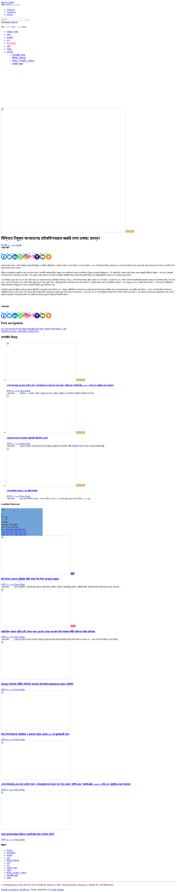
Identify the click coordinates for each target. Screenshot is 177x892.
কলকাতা (10, 37)
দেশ (8, 40)
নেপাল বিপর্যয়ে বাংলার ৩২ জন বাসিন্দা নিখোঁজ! (22, 491)
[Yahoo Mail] (37, 254)
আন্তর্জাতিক (11, 43)
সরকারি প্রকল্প (17, 63)
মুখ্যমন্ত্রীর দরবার (18, 55)
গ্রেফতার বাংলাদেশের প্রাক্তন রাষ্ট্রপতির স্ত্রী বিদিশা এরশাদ (27, 438)
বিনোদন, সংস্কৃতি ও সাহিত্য (23, 60)
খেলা (8, 46)
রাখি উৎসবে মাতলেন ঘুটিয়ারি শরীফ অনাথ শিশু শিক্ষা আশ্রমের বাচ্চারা (30, 578)
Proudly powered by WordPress (15, 889)
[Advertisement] (88, 86)
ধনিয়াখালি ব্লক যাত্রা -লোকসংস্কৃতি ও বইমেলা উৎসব (20, 331)
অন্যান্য (10, 52)
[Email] (42, 254)
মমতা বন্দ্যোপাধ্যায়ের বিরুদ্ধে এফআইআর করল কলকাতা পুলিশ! (27, 834)
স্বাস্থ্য (9, 49)
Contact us (11, 12)
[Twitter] (9, 254)
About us (11, 9)
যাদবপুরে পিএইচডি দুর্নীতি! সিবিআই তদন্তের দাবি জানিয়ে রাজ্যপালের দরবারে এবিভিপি (37, 684)
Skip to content (7, 2)
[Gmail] (31, 254)
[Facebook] (4, 254)
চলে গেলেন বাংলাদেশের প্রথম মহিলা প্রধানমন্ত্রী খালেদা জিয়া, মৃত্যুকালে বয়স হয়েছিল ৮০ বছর (33, 329)
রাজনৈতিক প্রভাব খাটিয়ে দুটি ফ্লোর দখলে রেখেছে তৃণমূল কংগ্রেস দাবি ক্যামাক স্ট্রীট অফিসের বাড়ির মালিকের (48, 631)
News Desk (25, 391)
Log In (10, 14)
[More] (48, 254)
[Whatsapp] (20, 254)
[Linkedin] (15, 254)
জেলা (9, 34)
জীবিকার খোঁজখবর (19, 58)
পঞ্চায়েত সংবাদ (12, 31)
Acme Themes (57, 889)
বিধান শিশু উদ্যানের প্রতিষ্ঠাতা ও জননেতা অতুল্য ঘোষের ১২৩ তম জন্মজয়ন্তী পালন (35, 734)
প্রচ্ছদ (73, 626)
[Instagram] (26, 254)
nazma (19, 245)
